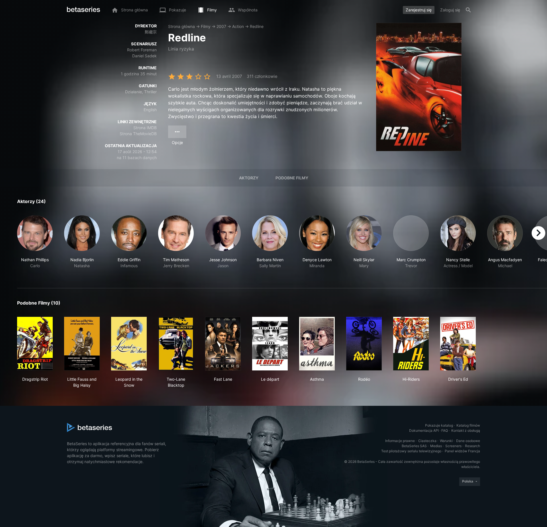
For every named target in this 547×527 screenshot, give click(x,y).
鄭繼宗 (151, 31)
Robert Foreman (142, 49)
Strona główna (181, 26)
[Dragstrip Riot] (35, 343)
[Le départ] (270, 343)
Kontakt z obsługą (465, 430)
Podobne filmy (291, 177)
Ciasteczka (427, 441)
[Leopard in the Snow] (129, 343)
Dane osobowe (468, 441)
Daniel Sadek (144, 55)
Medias (436, 446)
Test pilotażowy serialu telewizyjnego (411, 451)
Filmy (206, 26)
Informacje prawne (400, 441)
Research (472, 446)
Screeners (453, 446)
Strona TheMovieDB (138, 133)
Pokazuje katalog (439, 425)
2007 (221, 26)
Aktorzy (248, 177)
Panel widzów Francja (462, 451)
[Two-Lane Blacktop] (176, 343)
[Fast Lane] (223, 343)
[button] (35, 245)
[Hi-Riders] (411, 343)
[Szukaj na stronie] (468, 10)
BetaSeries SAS (414, 446)
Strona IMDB (145, 127)
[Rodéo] (364, 343)
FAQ (444, 430)
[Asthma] (317, 343)
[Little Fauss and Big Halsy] (82, 343)
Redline (257, 26)
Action (238, 26)
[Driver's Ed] (458, 343)
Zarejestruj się (419, 9)
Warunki (446, 441)
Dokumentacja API (424, 430)
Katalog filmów (468, 425)
